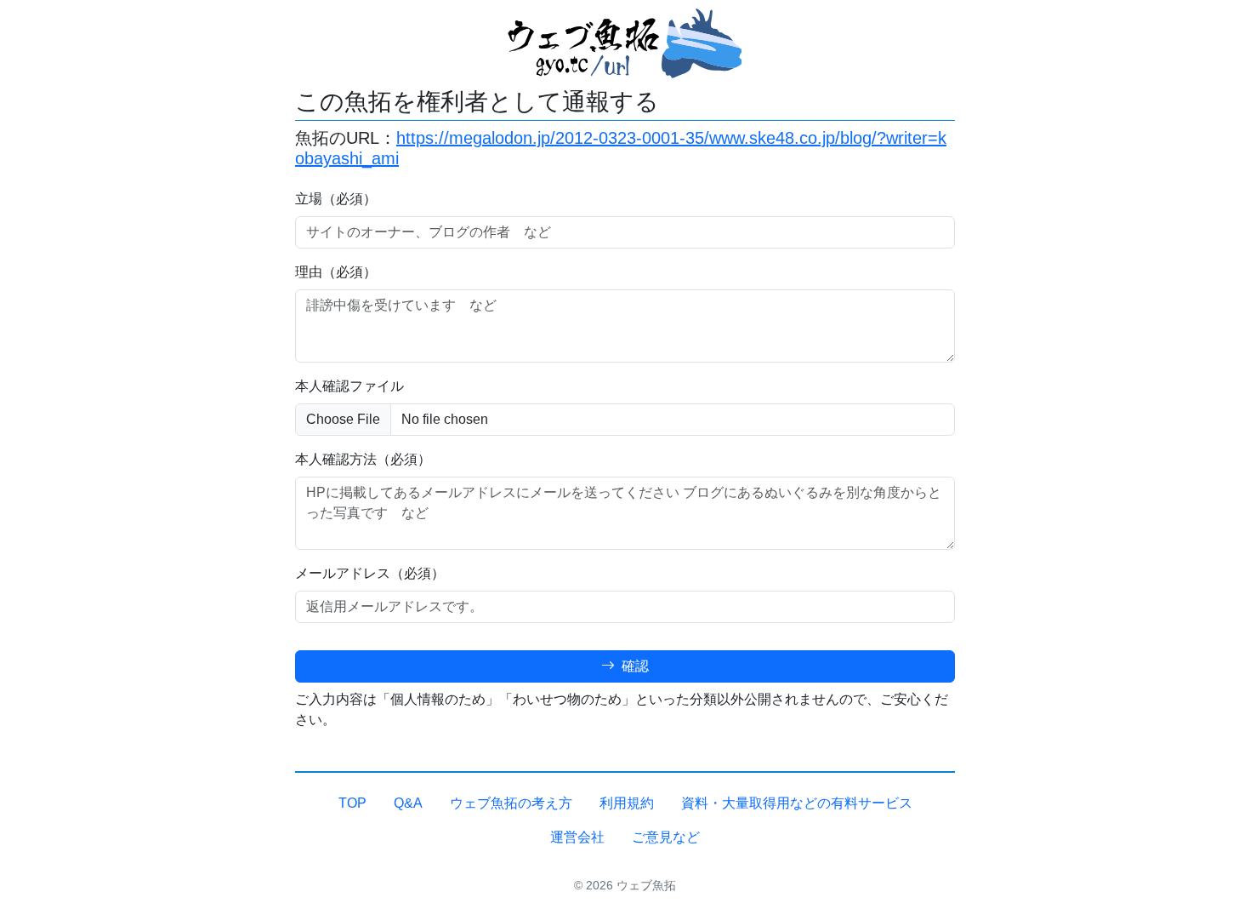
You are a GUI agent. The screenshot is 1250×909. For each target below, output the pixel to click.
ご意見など (666, 837)
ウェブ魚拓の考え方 (511, 803)
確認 (633, 666)
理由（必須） (336, 272)
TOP (352, 803)
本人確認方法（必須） (363, 459)
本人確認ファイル (349, 386)
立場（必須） (336, 199)
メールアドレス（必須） (370, 573)
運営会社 (577, 837)
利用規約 (626, 803)
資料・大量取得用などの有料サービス (796, 803)
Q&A (408, 803)
